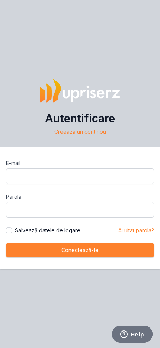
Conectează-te (80, 250)
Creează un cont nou (80, 131)
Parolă (14, 196)
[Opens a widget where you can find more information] (132, 335)
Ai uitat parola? (136, 230)
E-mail (13, 163)
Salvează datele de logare (47, 230)
